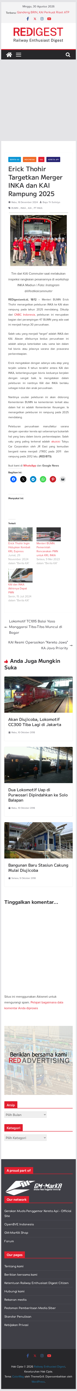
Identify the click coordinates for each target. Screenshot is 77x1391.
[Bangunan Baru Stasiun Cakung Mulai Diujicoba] (38, 825)
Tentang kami (13, 1266)
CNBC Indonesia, (24, 315)
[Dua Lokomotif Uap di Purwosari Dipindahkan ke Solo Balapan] (38, 750)
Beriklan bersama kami (20, 1274)
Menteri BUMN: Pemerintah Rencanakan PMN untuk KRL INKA (47, 549)
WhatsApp (29, 465)
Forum (9, 1241)
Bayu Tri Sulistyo (51, 202)
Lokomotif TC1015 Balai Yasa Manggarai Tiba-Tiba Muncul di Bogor (35, 627)
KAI (41, 159)
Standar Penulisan (17, 1316)
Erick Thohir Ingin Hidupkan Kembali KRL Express (19, 547)
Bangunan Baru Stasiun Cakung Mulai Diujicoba (38, 867)
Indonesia (29, 159)
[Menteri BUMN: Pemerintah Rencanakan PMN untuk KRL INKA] (49, 534)
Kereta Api (53, 159)
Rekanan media (15, 1299)
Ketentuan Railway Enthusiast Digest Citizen (36, 1283)
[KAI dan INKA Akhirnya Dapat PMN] (20, 575)
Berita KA (14, 159)
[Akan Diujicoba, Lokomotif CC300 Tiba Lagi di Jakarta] (38, 679)
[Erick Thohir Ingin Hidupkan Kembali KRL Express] (20, 534)
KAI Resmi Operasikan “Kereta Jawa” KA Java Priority (38, 645)
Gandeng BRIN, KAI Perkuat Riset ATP (43, 12)
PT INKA (38, 208)
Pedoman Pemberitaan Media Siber (30, 1308)
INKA (23, 208)
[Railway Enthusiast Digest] (9, 54)
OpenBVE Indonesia (19, 1224)
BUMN (14, 208)
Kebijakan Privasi (16, 1325)
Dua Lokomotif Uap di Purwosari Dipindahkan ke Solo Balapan (38, 795)
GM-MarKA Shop (16, 1232)
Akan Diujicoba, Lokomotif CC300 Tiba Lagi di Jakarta (34, 721)
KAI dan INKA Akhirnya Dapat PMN (17, 588)
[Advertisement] (38, 100)
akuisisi (55, 441)
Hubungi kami (14, 1291)
